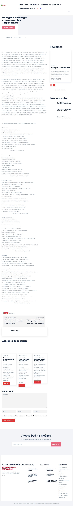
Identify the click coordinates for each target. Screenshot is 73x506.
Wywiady (62, 497)
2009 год (11, 313)
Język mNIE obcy (64, 469)
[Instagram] (6, 478)
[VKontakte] (9, 478)
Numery (61, 478)
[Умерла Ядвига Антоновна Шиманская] (53, 119)
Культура (53, 65)
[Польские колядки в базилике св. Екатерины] (43, 470)
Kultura (61, 474)
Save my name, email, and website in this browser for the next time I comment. (25, 415)
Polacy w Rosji (63, 495)
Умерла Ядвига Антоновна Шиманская (63, 117)
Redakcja (9, 37)
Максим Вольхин (56, 78)
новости (5, 355)
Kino (60, 472)
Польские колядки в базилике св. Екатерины (52, 469)
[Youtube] (12, 478)
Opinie (61, 482)
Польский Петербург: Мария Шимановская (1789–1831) (24, 360)
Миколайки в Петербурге (50, 475)
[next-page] (54, 85)
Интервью (37, 355)
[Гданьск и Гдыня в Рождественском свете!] (43, 482)
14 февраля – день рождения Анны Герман (64, 103)
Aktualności (63, 467)
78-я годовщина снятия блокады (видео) (64, 110)
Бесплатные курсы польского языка (8, 359)
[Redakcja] (4, 37)
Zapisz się (56, 444)
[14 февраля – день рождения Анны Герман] (60, 56)
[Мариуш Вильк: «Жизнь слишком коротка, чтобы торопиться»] (40, 349)
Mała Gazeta (63, 476)
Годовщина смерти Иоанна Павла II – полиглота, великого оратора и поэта (35, 321)
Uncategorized (23, 355)
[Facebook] (3, 478)
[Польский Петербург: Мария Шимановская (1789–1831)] (24, 349)
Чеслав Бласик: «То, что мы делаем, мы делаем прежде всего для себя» (14, 321)
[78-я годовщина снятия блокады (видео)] (53, 112)
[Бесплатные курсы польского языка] (9, 349)
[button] (69, 11)
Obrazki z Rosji (64, 480)
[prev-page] (51, 85)
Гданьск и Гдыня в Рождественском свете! (52, 481)
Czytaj (6, 383)
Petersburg (63, 484)
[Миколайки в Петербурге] (43, 476)
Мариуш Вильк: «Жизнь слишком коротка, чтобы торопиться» (39, 360)
